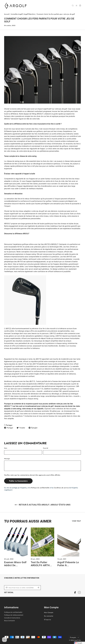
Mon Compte (48, 612)
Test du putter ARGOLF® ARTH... (41, 564)
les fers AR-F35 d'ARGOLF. (48, 244)
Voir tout (76, 521)
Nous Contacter (9, 620)
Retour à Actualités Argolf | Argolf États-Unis (44, 504)
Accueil (6, 14)
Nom (5, 448)
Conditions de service (61, 488)
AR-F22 (8, 329)
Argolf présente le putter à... (68, 564)
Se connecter (48, 616)
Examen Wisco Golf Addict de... (15, 564)
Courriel (45, 448)
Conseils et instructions (12, 618)
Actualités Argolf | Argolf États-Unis (23, 14)
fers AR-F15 (30, 381)
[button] (79, 643)
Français (73, 637)
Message (7, 459)
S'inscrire (47, 619)
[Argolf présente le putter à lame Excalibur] (69, 542)
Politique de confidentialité (40, 488)
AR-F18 (38, 359)
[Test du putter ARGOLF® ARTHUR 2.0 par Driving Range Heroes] (42, 542)
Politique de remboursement (13, 615)
